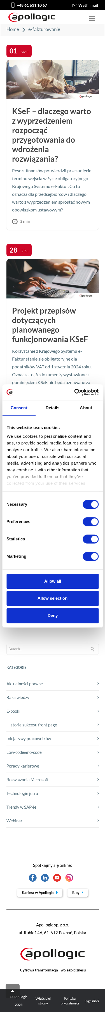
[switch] (91, 521)
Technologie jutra (22, 793)
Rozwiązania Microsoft (27, 779)
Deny (53, 615)
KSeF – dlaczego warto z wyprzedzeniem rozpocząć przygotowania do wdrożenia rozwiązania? (51, 134)
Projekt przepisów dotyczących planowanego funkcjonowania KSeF (50, 325)
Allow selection (52, 598)
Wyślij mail (88, 5)
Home (12, 29)
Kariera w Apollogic (38, 892)
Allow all (52, 581)
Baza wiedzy (17, 697)
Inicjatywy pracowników (28, 738)
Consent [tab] (19, 407)
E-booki (13, 711)
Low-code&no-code (24, 752)
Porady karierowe (22, 765)
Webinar (14, 820)
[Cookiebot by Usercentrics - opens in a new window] (75, 392)
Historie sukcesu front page (31, 724)
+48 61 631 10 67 (32, 5)
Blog (76, 892)
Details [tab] (52, 407)
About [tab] (86, 407)
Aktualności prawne (24, 683)
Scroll (13, 991)
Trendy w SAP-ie (21, 806)
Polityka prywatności (70, 1000)
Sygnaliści (92, 1001)
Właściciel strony (43, 1000)
